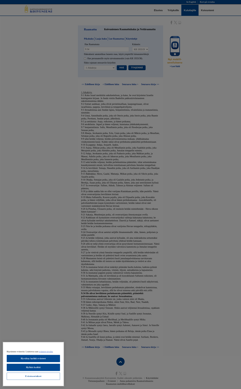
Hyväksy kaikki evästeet (33, 358)
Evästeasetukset (33, 376)
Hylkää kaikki (33, 367)
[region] (33, 364)
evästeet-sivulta (46, 351)
